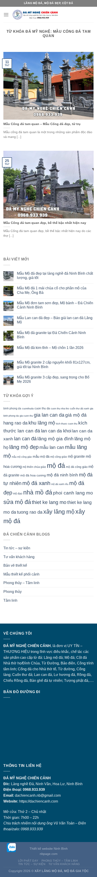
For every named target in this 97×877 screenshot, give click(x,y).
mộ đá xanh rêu (59, 484)
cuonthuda (28, 408)
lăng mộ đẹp (24, 447)
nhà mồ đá (37, 492)
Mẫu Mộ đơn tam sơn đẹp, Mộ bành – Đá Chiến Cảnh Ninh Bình (55, 305)
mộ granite (76, 456)
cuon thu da (42, 408)
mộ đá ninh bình (62, 475)
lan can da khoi (56, 430)
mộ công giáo (58, 456)
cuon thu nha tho (60, 408)
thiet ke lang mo (49, 502)
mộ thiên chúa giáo (34, 466)
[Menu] (6, 14)
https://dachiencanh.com (38, 801)
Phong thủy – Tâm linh (21, 583)
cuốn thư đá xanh (79, 408)
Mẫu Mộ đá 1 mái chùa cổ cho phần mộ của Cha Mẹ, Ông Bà (51, 290)
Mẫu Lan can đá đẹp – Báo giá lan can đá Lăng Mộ (54, 320)
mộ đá (56, 465)
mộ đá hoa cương (33, 475)
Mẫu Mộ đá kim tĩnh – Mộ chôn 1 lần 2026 (50, 348)
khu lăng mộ (41, 423)
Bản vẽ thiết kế (15, 565)
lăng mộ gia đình (55, 438)
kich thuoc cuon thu (66, 423)
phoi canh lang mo (73, 492)
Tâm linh (10, 600)
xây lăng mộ (58, 511)
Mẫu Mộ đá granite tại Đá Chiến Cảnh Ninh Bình (51, 335)
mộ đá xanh (36, 483)
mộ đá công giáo (77, 467)
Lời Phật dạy (28, 860)
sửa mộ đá (17, 502)
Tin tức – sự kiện (16, 548)
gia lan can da (49, 415)
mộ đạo (17, 493)
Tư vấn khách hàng (19, 557)
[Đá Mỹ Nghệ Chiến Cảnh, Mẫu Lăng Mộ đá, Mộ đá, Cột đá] (51, 14)
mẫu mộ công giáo (22, 456)
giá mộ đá (76, 415)
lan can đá (25, 438)
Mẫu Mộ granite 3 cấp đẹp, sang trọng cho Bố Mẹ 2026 (53, 379)
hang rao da (15, 422)
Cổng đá (25, 669)
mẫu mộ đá (41, 456)
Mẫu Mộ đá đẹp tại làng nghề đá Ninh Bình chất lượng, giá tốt (55, 275)
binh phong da (12, 408)
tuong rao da (29, 512)
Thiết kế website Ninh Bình (49, 848)
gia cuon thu (26, 415)
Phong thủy (12, 592)
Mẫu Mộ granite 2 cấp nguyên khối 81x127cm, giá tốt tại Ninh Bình (53, 364)
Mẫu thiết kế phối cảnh (21, 574)
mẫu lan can (51, 447)
